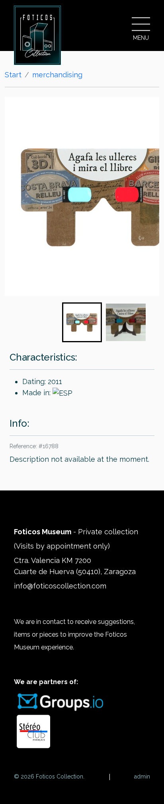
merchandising (57, 75)
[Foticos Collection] (37, 35)
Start (13, 75)
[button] (82, 322)
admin (142, 776)
